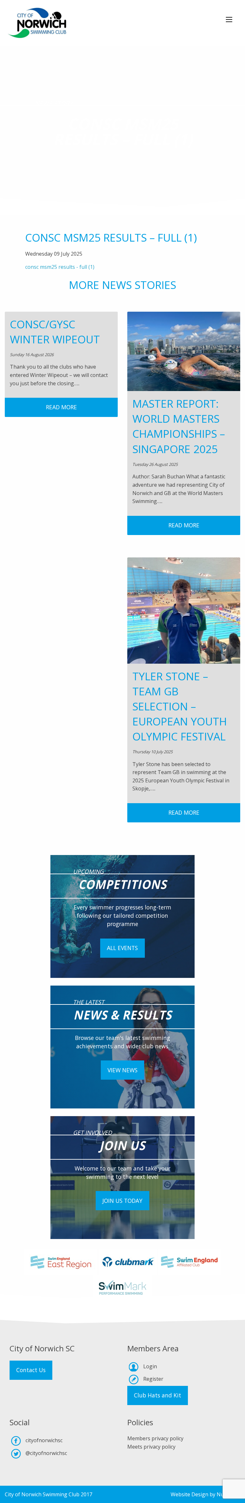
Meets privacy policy (151, 1446)
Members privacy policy (155, 1438)
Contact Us (31, 1370)
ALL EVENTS (122, 948)
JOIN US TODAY (122, 1200)
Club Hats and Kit (157, 1395)
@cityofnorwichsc (46, 1453)
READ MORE (61, 407)
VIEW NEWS (122, 1070)
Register (153, 1378)
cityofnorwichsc (44, 1440)
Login (150, 1366)
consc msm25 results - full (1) (59, 266)
